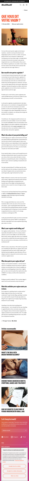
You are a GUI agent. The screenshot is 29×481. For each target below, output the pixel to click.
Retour (26, 10)
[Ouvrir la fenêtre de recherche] (20, 5)
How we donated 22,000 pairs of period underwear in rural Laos (12, 410)
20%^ (26, 424)
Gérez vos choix (14, 475)
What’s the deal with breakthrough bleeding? (10, 353)
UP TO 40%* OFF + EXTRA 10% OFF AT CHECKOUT (14, 1)
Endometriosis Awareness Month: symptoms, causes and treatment (13, 382)
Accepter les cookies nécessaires (14, 471)
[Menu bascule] (27, 5)
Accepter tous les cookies (15, 466)
